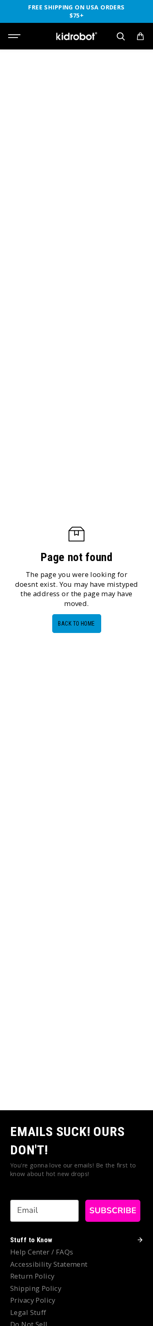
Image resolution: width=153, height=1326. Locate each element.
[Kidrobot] (76, 36)
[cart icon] (140, 36)
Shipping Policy (35, 1288)
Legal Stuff (28, 1312)
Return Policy (32, 1276)
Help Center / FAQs (41, 1252)
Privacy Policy (32, 1300)
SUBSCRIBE (112, 1210)
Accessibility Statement (49, 1264)
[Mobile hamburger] (15, 36)
